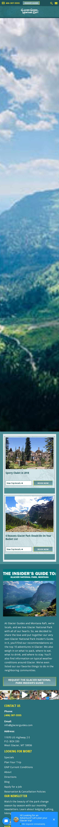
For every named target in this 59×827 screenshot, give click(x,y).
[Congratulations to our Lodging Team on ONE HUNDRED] (15, 695)
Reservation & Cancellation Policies (25, 791)
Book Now (43, 483)
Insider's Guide (31, 3)
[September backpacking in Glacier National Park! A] (25, 695)
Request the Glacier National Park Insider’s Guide (29, 681)
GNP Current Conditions (18, 767)
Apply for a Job (13, 786)
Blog (7, 781)
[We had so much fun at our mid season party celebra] (34, 695)
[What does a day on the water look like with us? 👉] (54, 695)
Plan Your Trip (12, 762)
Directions (10, 777)
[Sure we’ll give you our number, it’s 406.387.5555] (44, 695)
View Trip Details (14, 483)
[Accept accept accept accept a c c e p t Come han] (5, 695)
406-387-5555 (13, 3)
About (8, 772)
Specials (9, 757)
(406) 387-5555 (12, 715)
